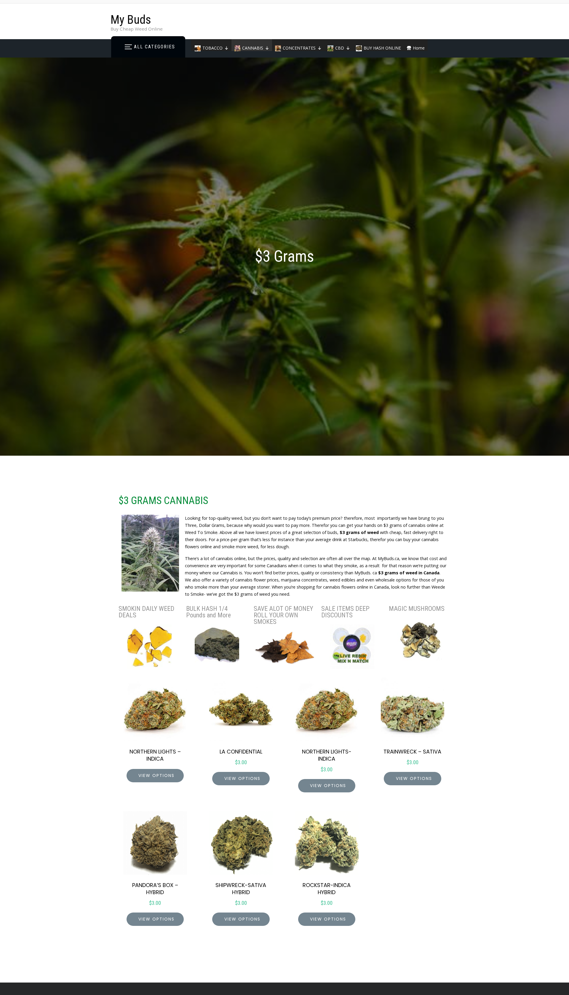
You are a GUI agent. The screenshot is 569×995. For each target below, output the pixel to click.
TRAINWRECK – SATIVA (412, 751)
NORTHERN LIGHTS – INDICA (155, 755)
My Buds (131, 20)
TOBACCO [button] (212, 48)
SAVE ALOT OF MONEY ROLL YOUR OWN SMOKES (283, 615)
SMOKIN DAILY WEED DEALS (146, 612)
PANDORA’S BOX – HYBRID (155, 888)
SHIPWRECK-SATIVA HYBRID (240, 888)
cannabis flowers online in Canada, (356, 587)
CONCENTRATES (299, 48)
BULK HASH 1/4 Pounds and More (208, 612)
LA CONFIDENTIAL (241, 751)
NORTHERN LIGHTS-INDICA (326, 755)
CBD (339, 48)
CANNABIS (252, 48)
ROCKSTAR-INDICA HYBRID (327, 888)
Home (419, 48)
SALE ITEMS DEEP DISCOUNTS (345, 612)
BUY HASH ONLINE (382, 48)
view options (156, 775)
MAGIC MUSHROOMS (417, 608)
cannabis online (231, 558)
